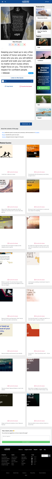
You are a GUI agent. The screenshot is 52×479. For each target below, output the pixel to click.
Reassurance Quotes (42, 18)
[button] (2, 2)
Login (40, 449)
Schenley (4, 137)
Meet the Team (15, 472)
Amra (3, 132)
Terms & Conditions (42, 472)
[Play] (3, 81)
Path (39, 104)
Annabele (37, 132)
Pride (39, 47)
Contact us (24, 472)
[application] (17, 81)
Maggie (3, 134)
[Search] (49, 455)
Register (35, 449)
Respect (39, 118)
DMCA (26, 475)
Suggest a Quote (28, 449)
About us (21, 449)
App (45, 449)
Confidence (40, 60)
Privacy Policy (32, 472)
